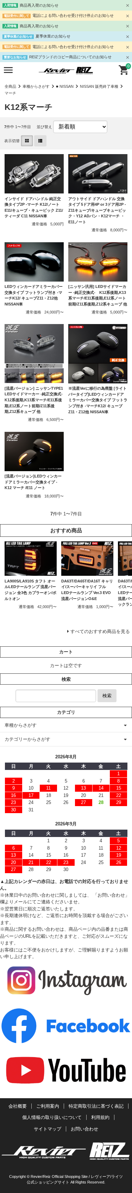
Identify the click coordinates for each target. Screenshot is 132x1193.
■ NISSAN (65, 86)
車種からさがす (36, 86)
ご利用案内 (47, 1106)
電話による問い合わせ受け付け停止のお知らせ (73, 15)
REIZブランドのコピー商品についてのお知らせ (70, 57)
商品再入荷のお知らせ (39, 5)
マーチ (10, 93)
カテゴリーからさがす (27, 739)
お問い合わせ (84, 1129)
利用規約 (100, 1117)
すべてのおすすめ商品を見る (100, 631)
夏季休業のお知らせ (53, 36)
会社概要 (17, 1106)
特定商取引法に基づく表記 (96, 1106)
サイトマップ (47, 1129)
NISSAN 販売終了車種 (99, 86)
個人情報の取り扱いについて (52, 1117)
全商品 (10, 86)
